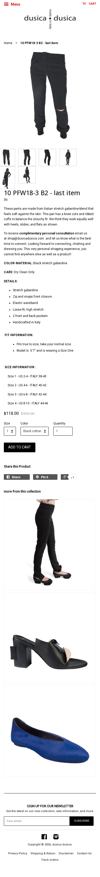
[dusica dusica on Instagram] (56, 838)
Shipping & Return (43, 853)
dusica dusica (62, 844)
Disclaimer (66, 853)
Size (7, 423)
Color (24, 423)
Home (8, 43)
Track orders (49, 859)
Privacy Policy (17, 853)
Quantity (59, 423)
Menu (15, 4)
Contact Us (84, 853)
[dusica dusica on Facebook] (44, 838)
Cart (92, 3)
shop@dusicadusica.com (25, 238)
